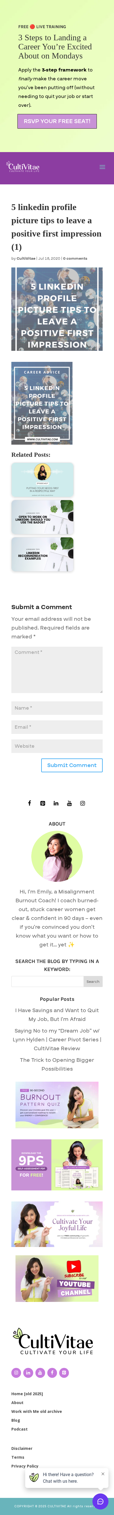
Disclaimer (21, 1448)
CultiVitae (26, 258)
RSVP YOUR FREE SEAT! (57, 121)
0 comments (75, 258)
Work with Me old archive (36, 1411)
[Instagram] (82, 804)
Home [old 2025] (27, 1393)
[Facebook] (29, 804)
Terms (17, 1457)
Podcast (19, 1429)
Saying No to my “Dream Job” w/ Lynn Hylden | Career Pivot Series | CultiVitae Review (57, 1039)
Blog (15, 1420)
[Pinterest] (42, 804)
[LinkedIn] (55, 804)
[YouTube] (69, 804)
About (17, 1402)
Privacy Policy (24, 1466)
